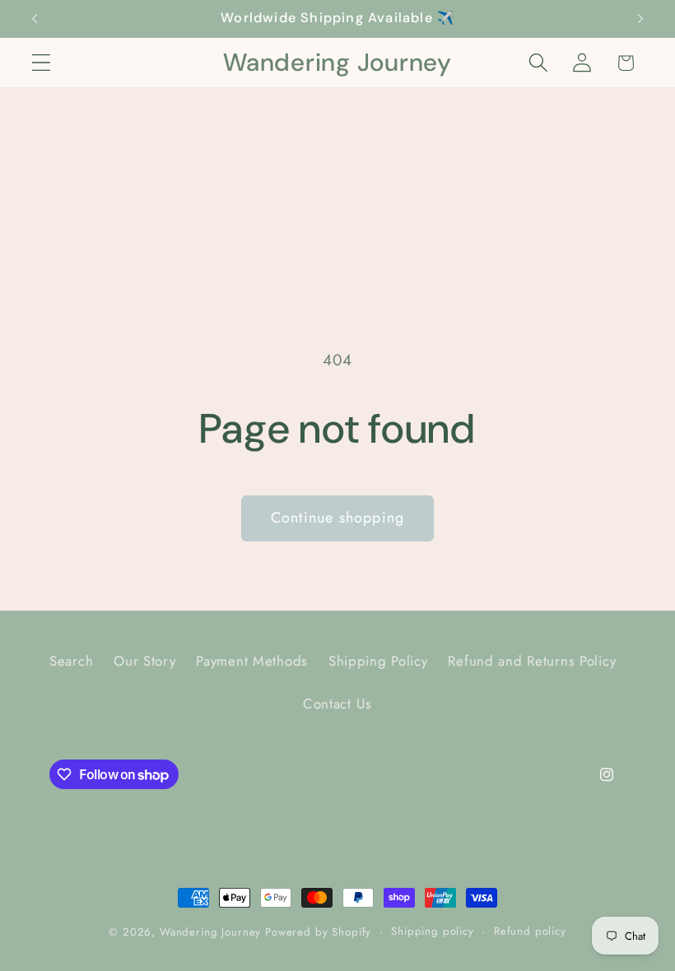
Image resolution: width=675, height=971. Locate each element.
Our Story (144, 661)
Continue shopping (337, 517)
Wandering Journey (210, 932)
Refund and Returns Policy (532, 661)
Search (71, 661)
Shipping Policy (378, 661)
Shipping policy (432, 931)
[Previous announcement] (34, 19)
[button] (41, 63)
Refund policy (530, 931)
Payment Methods (252, 661)
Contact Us (337, 703)
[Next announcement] (640, 19)
